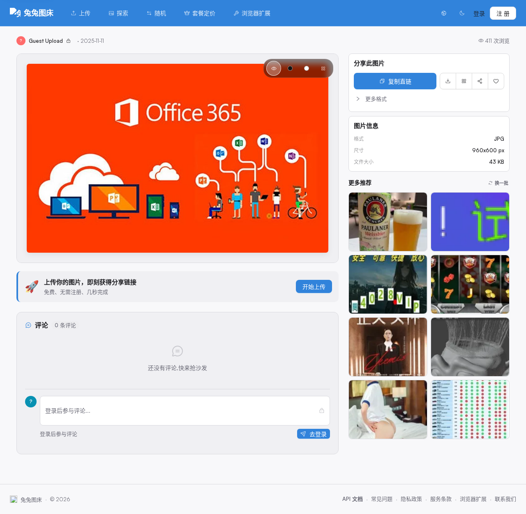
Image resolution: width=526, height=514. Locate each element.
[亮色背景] (306, 68)
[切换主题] (461, 13)
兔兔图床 (38, 12)
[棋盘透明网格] (323, 68)
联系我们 (505, 498)
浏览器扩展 (256, 12)
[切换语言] (443, 13)
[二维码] (464, 81)
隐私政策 (411, 498)
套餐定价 (203, 12)
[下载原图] (448, 81)
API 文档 (352, 498)
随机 (160, 12)
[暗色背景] (290, 68)
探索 (122, 12)
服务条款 (441, 498)
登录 (479, 13)
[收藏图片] (496, 81)
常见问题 (381, 498)
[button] (429, 99)
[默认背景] (273, 68)
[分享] (480, 81)
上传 (84, 12)
